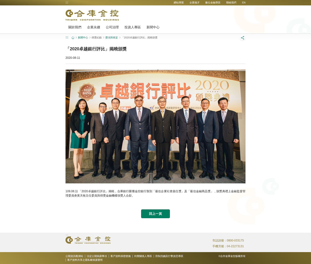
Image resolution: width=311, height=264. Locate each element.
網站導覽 (179, 2)
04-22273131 (235, 246)
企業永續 (93, 27)
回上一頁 (155, 213)
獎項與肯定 (111, 37)
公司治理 (112, 27)
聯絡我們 (231, 2)
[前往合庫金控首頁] (92, 15)
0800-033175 (235, 240)
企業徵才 (195, 2)
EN (243, 2)
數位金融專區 (212, 2)
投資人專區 (133, 27)
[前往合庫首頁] (88, 240)
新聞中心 (153, 27)
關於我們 (74, 27)
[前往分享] (242, 38)
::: (67, 2)
